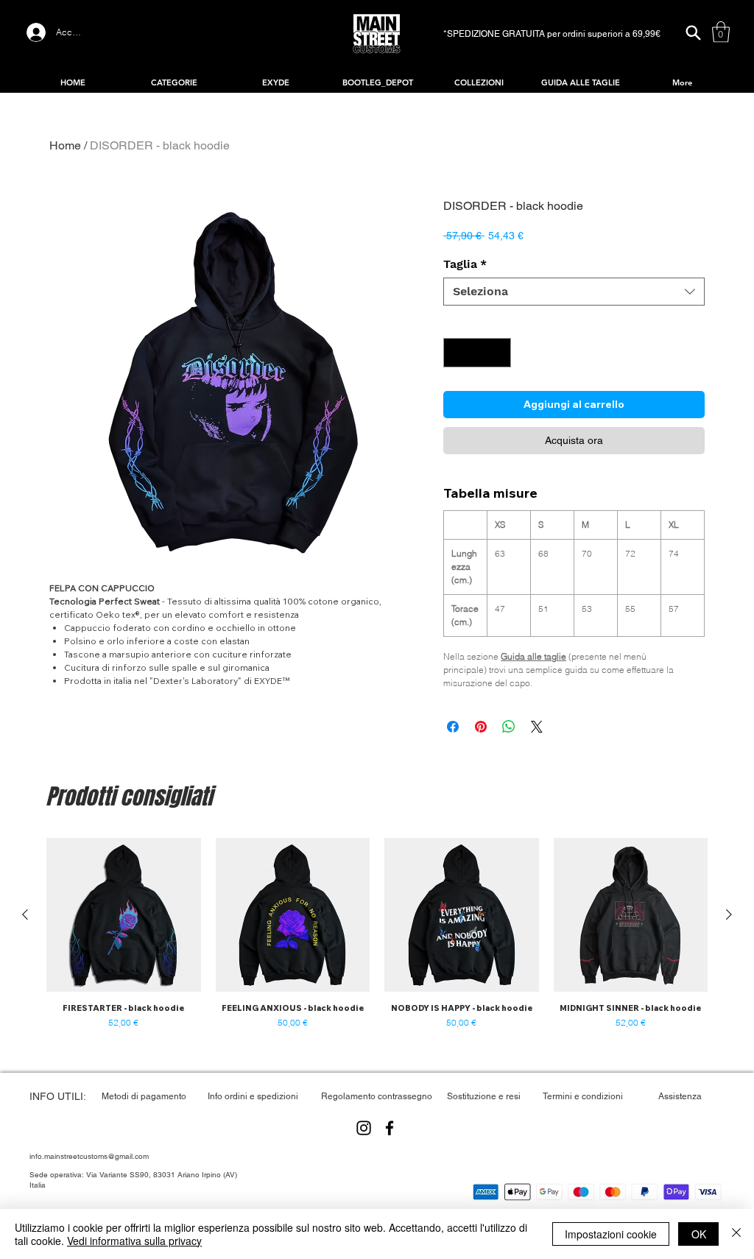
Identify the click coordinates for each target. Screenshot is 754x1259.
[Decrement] (455, 353)
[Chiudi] (736, 1234)
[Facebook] (389, 1128)
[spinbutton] (477, 353)
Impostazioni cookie (611, 1234)
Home (65, 145)
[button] (721, 32)
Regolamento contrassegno (376, 1096)
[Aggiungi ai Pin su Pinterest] (481, 727)
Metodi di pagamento (144, 1096)
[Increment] (498, 353)
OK (698, 1234)
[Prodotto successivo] (729, 914)
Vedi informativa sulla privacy (134, 1240)
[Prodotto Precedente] (25, 914)
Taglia (465, 264)
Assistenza (680, 1096)
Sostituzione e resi (484, 1096)
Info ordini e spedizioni (253, 1096)
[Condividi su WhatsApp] (509, 727)
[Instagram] (363, 1128)
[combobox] (574, 292)
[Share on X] (537, 727)
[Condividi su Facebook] (453, 727)
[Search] (692, 32)
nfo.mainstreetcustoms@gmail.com (90, 1156)
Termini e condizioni (583, 1096)
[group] (377, 934)
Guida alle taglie (533, 656)
